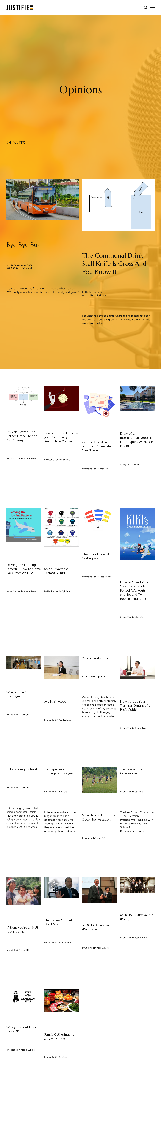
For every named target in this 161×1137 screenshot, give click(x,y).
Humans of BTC (66, 942)
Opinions (28, 265)
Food (101, 292)
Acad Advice (30, 458)
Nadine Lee (15, 265)
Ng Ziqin (127, 464)
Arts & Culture (28, 1050)
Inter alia (103, 468)
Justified (127, 617)
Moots (137, 464)
